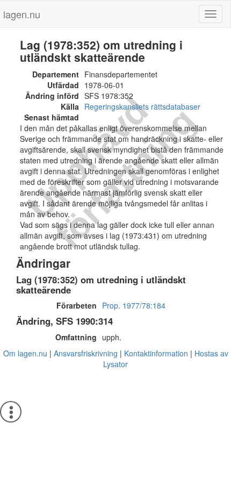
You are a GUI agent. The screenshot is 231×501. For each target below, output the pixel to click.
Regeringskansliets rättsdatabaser (142, 106)
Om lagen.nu (25, 353)
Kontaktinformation (156, 353)
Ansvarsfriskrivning (86, 353)
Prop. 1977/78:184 (133, 305)
